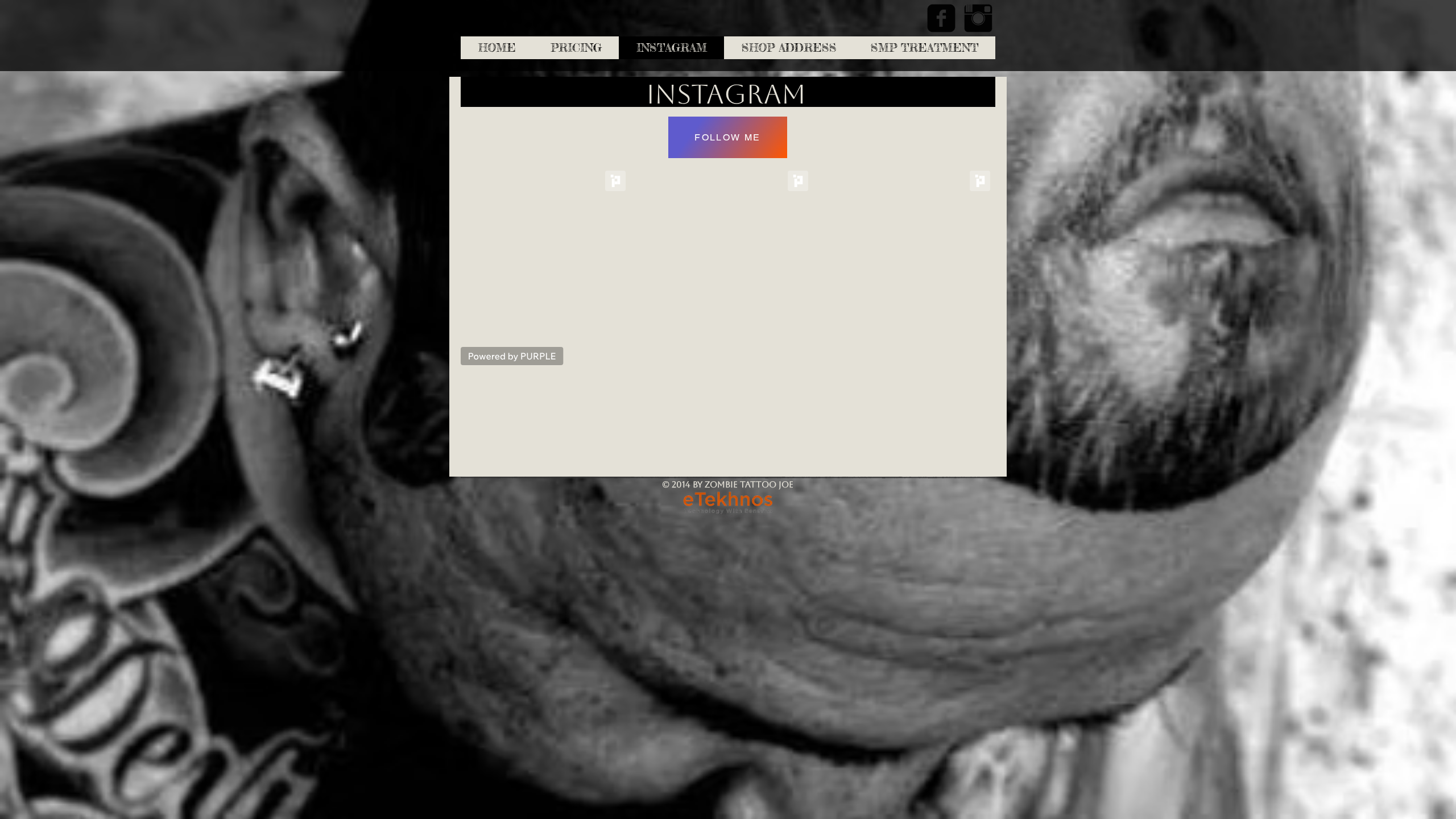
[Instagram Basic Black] (978, 18)
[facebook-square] (941, 18)
